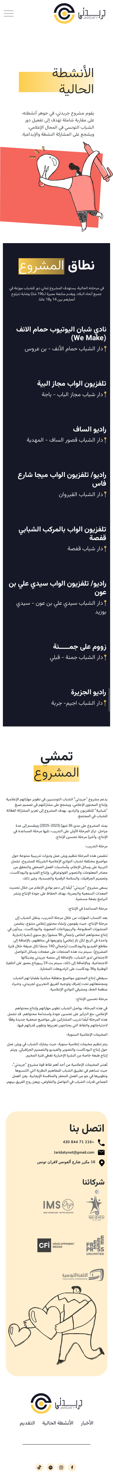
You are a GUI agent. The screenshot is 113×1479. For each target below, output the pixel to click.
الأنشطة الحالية (57, 1423)
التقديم (27, 1423)
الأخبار (87, 1423)
